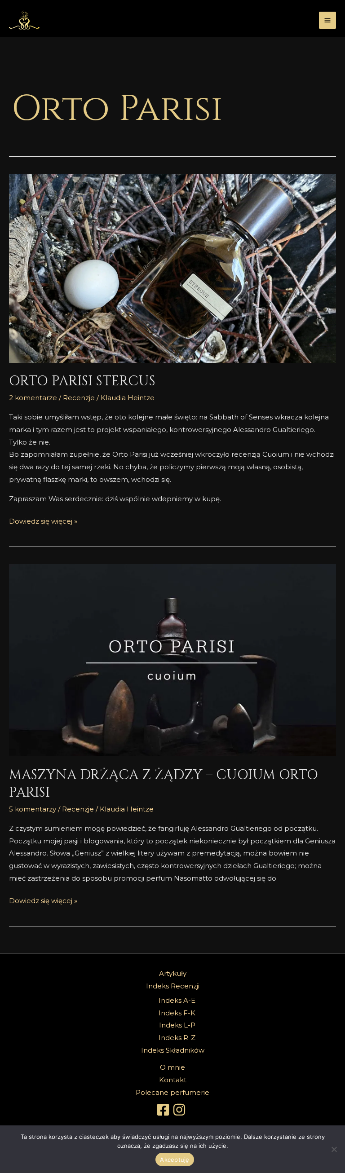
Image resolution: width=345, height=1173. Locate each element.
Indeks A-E (177, 1000)
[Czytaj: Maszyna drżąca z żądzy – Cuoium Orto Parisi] (172, 660)
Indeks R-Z (177, 1037)
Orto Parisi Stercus (82, 381)
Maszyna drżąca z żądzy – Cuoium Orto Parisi (163, 784)
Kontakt (172, 1080)
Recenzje (79, 397)
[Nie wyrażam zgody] (333, 1149)
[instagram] (180, 1109)
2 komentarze (33, 397)
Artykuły (172, 973)
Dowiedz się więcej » (43, 520)
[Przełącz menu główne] (327, 20)
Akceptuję (174, 1159)
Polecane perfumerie (172, 1092)
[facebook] (164, 1109)
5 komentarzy (32, 809)
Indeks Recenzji (172, 986)
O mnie (172, 1067)
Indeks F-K (177, 1013)
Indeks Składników (172, 1050)
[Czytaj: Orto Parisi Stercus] (172, 268)
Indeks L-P (177, 1025)
